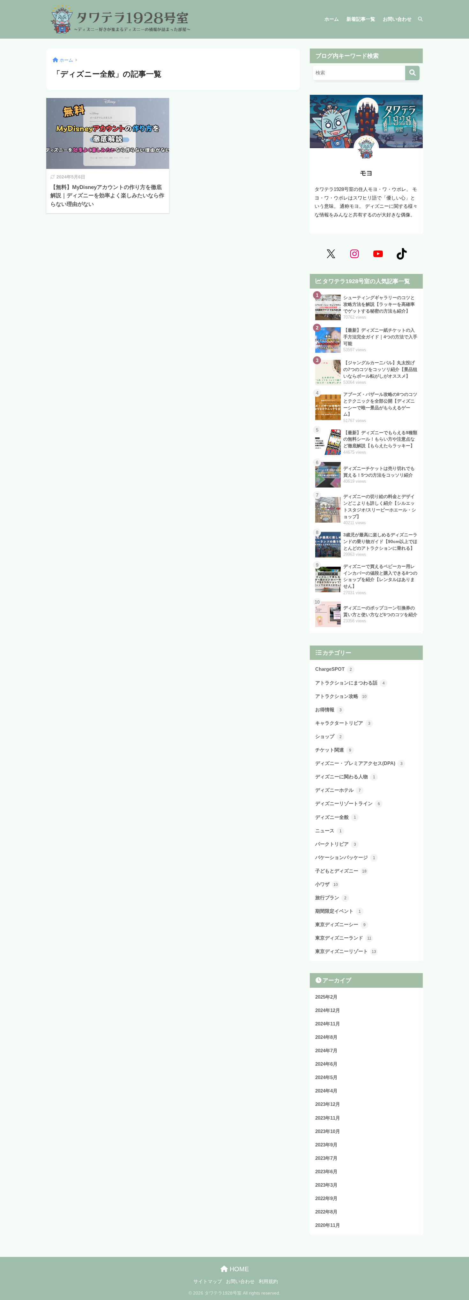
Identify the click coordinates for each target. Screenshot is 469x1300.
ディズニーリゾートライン (347, 803)
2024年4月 (326, 1090)
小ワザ (326, 884)
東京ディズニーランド (343, 938)
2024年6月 (326, 1064)
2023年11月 (327, 1118)
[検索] (417, 19)
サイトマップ (207, 1281)
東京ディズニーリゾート (345, 951)
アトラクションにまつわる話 (350, 682)
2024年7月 (326, 1050)
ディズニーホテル (338, 790)
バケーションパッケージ (345, 857)
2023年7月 (326, 1158)
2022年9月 (326, 1198)
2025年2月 (326, 997)
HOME (238, 1269)
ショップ (328, 736)
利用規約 (268, 1281)
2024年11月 (327, 1023)
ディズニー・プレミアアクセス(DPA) (359, 763)
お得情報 (328, 709)
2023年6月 (326, 1171)
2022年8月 (326, 1211)
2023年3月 (326, 1185)
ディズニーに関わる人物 (345, 776)
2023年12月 (327, 1104)
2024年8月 (326, 1037)
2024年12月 (327, 1010)
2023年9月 (326, 1144)
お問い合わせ (240, 1281)
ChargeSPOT (333, 669)
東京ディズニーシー (340, 924)
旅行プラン (330, 897)
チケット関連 (333, 749)
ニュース (328, 830)
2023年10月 (327, 1131)
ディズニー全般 (335, 817)
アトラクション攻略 (341, 696)
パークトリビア (335, 844)
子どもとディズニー (341, 870)
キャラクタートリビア (342, 723)
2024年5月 (326, 1077)
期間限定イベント (338, 911)
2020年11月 (327, 1225)
